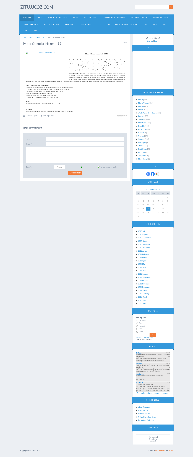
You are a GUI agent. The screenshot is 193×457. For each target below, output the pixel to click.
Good (141, 323)
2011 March (142, 258)
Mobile (140, 110)
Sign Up (150, 41)
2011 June (142, 267)
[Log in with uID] (148, 174)
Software (29, 116)
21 (158, 209)
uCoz (171, 451)
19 (44, 38)
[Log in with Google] (157, 174)
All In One (142, 129)
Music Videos (143, 103)
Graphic (141, 133)
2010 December (144, 248)
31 (138, 216)
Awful (141, 332)
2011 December (144, 287)
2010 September (144, 238)
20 (153, 209)
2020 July (142, 304)
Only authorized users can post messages (153, 393)
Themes (141, 146)
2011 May (142, 264)
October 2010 (153, 189)
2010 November (144, 244)
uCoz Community (144, 407)
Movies (141, 106)
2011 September (144, 277)
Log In (156, 41)
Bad (140, 329)
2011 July (141, 271)
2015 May (142, 300)
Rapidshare (142, 149)
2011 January (143, 251)
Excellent (142, 320)
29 (163, 212)
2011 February (143, 254)
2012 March (142, 297)
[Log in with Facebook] (153, 174)
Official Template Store (147, 417)
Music (140, 100)
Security (141, 139)
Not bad (142, 326)
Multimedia (142, 123)
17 (138, 209)
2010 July (142, 231)
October (38, 38)
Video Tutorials (144, 414)
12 (148, 205)
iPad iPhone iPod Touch (147, 113)
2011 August (143, 274)
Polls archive (148, 338)
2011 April (142, 261)
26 (148, 212)
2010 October (143, 241)
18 (143, 209)
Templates (142, 156)
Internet (141, 116)
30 (167, 212)
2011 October (143, 281)
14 (158, 205)
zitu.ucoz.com (36, 7)
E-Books (141, 152)
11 (143, 205)
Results (138, 338)
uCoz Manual (143, 410)
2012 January (143, 290)
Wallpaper (142, 142)
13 (153, 205)
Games (141, 136)
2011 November (144, 284)
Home (25, 38)
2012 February (143, 294)
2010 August (143, 235)
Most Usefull (143, 159)
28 (158, 212)
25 (143, 212)
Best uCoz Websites (146, 420)
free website (160, 451)
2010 (31, 38)
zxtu (44, 116)
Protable (141, 126)
